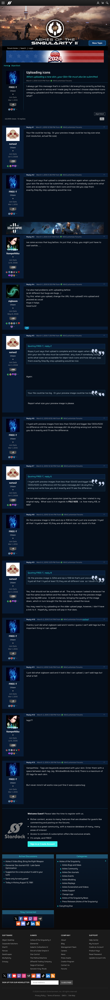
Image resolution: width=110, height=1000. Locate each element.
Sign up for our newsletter (15, 982)
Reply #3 (30, 236)
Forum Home (12, 48)
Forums (64, 969)
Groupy (5, 961)
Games (33, 935)
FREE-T (13, 87)
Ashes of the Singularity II (40, 940)
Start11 (5, 947)
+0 (13, 104)
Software (7, 935)
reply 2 (48, 346)
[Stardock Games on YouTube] (25, 918)
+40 (12, 318)
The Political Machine (38, 958)
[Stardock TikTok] (28, 923)
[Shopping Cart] (103, 3)
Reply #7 (30, 466)
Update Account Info (97, 958)
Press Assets (66, 958)
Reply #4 (30, 284)
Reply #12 (30, 714)
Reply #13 (30, 762)
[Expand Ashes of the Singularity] (57, 861)
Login (31, 48)
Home (6, 65)
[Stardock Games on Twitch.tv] (30, 918)
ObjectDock (15, 65)
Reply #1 (30, 127)
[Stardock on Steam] (40, 918)
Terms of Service (53, 995)
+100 (13, 161)
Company (65, 935)
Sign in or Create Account (42, 844)
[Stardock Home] (9, 3)
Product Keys (94, 950)
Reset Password (95, 954)
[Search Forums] (107, 3)
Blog (63, 943)
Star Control (35, 954)
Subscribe (66, 982)
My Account (94, 943)
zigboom (13, 301)
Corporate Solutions (10, 943)
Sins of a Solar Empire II (39, 950)
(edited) (85, 619)
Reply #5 (30, 335)
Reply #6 (30, 418)
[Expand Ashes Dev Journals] (60, 872)
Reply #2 (30, 174)
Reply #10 (30, 619)
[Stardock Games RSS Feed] (37, 923)
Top (104, 127)
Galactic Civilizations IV (39, 947)
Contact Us (65, 965)
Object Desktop (8, 940)
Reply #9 (30, 562)
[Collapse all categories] (105, 861)
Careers (64, 950)
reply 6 (48, 476)
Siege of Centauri (37, 965)
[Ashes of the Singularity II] (55, 32)
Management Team (68, 947)
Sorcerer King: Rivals (38, 969)
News (63, 954)
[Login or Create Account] (98, 3)
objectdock (99, 113)
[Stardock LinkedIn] (32, 923)
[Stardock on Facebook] (20, 918)
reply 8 (48, 572)
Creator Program (67, 961)
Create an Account (96, 947)
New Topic (97, 43)
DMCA (64, 995)
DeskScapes (7, 954)
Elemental (34, 943)
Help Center (93, 940)
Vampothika (12, 253)
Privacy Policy (40, 995)
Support (93, 935)
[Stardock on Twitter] (16, 918)
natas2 (13, 144)
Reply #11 (30, 667)
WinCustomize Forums (62, 80)
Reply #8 (30, 514)
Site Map (71, 995)
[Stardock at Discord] (23, 923)
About (63, 940)
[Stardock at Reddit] (18, 923)
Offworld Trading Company (41, 961)
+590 (13, 267)
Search (23, 48)
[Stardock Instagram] (35, 918)
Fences (5, 950)
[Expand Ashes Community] (60, 869)
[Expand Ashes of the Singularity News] (60, 898)
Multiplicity (6, 958)
